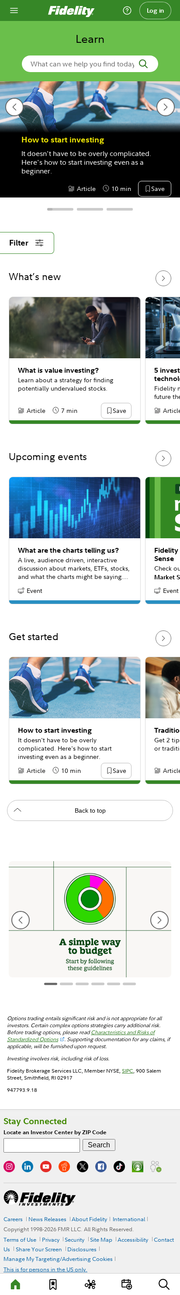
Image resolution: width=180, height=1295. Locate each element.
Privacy (50, 1239)
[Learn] (15, 1284)
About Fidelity (89, 1218)
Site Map (101, 1239)
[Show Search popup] (164, 1284)
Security (74, 1239)
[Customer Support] (127, 10)
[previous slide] (14, 107)
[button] (157, 189)
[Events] (127, 1284)
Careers (13, 1218)
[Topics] (90, 1284)
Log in (155, 10)
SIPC (127, 1070)
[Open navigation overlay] (13, 10)
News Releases (47, 1218)
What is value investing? (58, 370)
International (129, 1218)
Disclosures (82, 1249)
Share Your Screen (39, 1249)
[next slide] (165, 107)
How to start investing (62, 140)
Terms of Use (19, 1239)
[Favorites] (53, 1284)
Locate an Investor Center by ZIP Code (55, 1132)
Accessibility (133, 1239)
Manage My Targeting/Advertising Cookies (58, 1258)
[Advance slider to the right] (163, 278)
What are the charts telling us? (68, 550)
